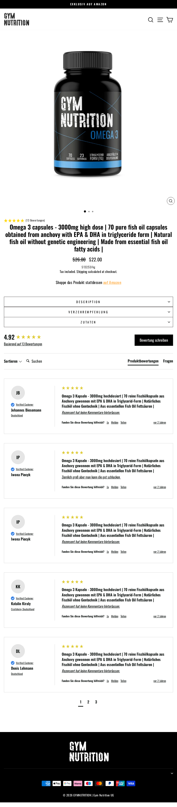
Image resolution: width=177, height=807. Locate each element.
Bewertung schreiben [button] (154, 340)
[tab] (143, 361)
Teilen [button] (123, 422)
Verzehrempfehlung (88, 312)
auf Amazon (112, 282)
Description (88, 301)
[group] (28, 337)
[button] (88, 220)
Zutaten (88, 322)
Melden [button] (114, 422)
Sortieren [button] (11, 361)
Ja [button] (108, 422)
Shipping (82, 271)
